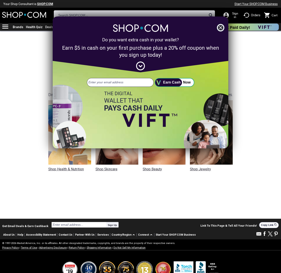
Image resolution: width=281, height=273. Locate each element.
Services (103, 234)
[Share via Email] (258, 235)
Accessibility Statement (41, 234)
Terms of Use (29, 247)
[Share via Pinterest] (276, 234)
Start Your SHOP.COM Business (256, 3)
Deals (49, 27)
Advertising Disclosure (53, 247)
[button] (124, 234)
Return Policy (77, 247)
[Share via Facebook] (264, 234)
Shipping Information (99, 247)
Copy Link (269, 225)
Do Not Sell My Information (129, 247)
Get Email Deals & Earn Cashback (25, 226)
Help (20, 234)
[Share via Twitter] (270, 234)
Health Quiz (34, 27)
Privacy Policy (10, 247)
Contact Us (65, 234)
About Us (9, 234)
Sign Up (112, 225)
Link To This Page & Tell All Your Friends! (228, 225)
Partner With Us (85, 234)
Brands (18, 27)
